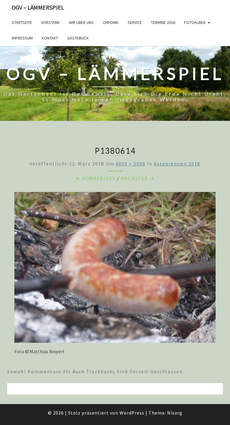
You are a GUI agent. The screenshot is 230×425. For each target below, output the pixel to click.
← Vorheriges (96, 178)
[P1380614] (115, 269)
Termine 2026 (163, 22)
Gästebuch (77, 38)
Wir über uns (81, 22)
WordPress (131, 413)
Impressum (22, 38)
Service (135, 22)
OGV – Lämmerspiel (38, 7)
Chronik (111, 22)
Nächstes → (138, 178)
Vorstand (50, 22)
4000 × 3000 (131, 164)
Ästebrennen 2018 (177, 164)
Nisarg (174, 413)
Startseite (22, 22)
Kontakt (50, 38)
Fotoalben (194, 22)
